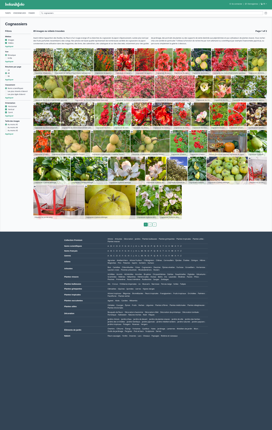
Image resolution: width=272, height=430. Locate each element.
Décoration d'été (151, 312)
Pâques (152, 315)
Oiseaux (146, 336)
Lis (139, 284)
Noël (145, 315)
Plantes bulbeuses (149, 239)
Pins (119, 263)
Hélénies (121, 277)
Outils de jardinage (115, 331)
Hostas (153, 277)
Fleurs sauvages (114, 336)
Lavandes (172, 277)
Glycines (121, 289)
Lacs (139, 336)
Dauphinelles (180, 274)
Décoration (128, 239)
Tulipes (183, 284)
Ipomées (130, 289)
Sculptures (149, 331)
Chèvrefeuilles (127, 267)
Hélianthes (131, 277)
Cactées (124, 300)
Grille (10, 58)
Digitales (191, 274)
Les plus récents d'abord (17, 91)
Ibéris (160, 277)
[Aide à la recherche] (266, 13)
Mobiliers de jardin (184, 328)
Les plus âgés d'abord (16, 94)
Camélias (116, 267)
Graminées (112, 277)
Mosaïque (12, 55)
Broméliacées (137, 293)
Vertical (11, 109)
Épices (127, 305)
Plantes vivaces (114, 241)
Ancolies (138, 274)
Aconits (119, 274)
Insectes (132, 336)
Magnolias (112, 263)
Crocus (115, 284)
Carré (10, 112)
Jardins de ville (177, 319)
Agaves (110, 300)
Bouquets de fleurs (115, 312)
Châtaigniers (149, 260)
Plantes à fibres (161, 305)
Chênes (159, 260)
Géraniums (200, 274)
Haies (153, 328)
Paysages (155, 336)
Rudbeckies (146, 279)
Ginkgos (194, 260)
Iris (165, 277)
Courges (119, 305)
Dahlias (170, 274)
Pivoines (111, 279)
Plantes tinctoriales (115, 308)
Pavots (189, 277)
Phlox (196, 277)
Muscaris (146, 284)
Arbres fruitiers (136, 260)
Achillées (111, 274)
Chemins (111, 328)
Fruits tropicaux (179, 293)
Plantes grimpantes (167, 239)
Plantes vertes (124, 296)
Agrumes (111, 260)
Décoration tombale (190, 312)
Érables (186, 260)
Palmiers (201, 293)
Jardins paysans (198, 322)
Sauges (156, 279)
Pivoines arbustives (129, 270)
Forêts (125, 336)
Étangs (128, 328)
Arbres (110, 239)
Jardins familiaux (133, 322)
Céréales (111, 305)
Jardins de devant (140, 319)
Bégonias (126, 293)
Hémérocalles (143, 277)
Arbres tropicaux (114, 293)
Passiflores (112, 296)
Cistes (137, 267)
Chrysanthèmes (159, 274)
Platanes (126, 263)
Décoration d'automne (134, 312)
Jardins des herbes (192, 319)
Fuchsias (180, 267)
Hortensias (200, 267)
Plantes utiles (198, 239)
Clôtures (119, 328)
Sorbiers (142, 263)
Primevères (120, 279)
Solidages (165, 279)
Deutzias (157, 267)
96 (9, 76)
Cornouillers (169, 260)
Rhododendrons (145, 270)
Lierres (138, 289)
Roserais (135, 324)
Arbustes (118, 239)
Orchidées (192, 293)
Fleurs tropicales (151, 293)
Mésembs (133, 300)
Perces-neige (166, 284)
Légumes (149, 305)
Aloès (117, 300)
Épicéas (178, 260)
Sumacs (151, 263)
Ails (109, 284)
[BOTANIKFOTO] (14, 5)
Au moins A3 (13, 130)
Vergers (144, 324)
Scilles (175, 284)
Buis (109, 267)
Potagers (126, 324)
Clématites (112, 289)
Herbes (141, 305)
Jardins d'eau (126, 319)
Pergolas (128, 331)
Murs (196, 328)
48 (9, 73)
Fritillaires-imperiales (128, 284)
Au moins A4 (13, 127)
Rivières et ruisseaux (169, 336)
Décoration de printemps (170, 312)
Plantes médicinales (178, 305)
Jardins (137, 239)
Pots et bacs (139, 331)
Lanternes (171, 328)
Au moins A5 (13, 124)
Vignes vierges (149, 289)
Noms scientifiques (15, 88)
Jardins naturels (183, 322)
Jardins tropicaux (114, 324)
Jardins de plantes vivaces (159, 319)
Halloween (122, 315)
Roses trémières (133, 279)
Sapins (134, 263)
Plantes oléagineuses (196, 305)
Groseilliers (190, 267)
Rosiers (156, 270)
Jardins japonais (148, 322)
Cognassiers (147, 267)
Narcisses (155, 284)
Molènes (181, 277)
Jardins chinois (113, 319)
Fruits (134, 305)
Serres (158, 331)
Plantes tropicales (183, 239)
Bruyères (147, 274)
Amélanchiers (122, 260)
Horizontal (12, 106)
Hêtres (202, 260)
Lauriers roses (113, 270)
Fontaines (136, 328)
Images (11, 40)
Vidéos (11, 43)
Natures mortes (134, 315)
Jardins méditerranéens (166, 322)
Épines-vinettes (168, 267)
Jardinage (161, 328)
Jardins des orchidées (116, 322)
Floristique (112, 315)
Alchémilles (128, 274)
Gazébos (145, 328)
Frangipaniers (165, 293)
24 (9, 70)
